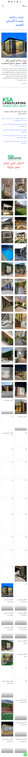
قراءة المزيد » (24, 83)
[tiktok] (11, 1)
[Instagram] (14, 1)
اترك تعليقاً (24, 65)
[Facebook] (20, 1)
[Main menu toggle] (2, 6)
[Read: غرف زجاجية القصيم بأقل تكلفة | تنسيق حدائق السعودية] (14, 45)
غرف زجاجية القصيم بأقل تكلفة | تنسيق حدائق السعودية (14, 62)
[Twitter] (17, 1)
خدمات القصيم (18, 65)
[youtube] (9, 1)
